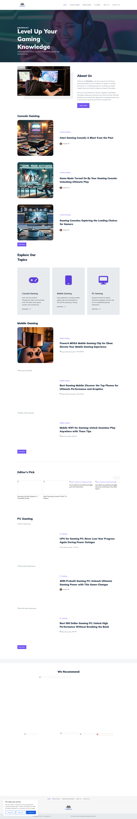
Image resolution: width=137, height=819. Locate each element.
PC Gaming (97, 5)
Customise (10, 812)
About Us (106, 5)
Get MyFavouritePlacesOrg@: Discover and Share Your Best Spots (80, 487)
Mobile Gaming (87, 5)
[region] (20, 807)
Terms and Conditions (68, 798)
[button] (118, 477)
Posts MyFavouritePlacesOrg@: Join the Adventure (55, 486)
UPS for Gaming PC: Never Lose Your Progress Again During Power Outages (107, 487)
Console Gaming (74, 5)
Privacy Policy (56, 798)
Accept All (31, 812)
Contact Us (116, 5)
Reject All (20, 812)
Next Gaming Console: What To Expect (29, 497)
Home (65, 5)
